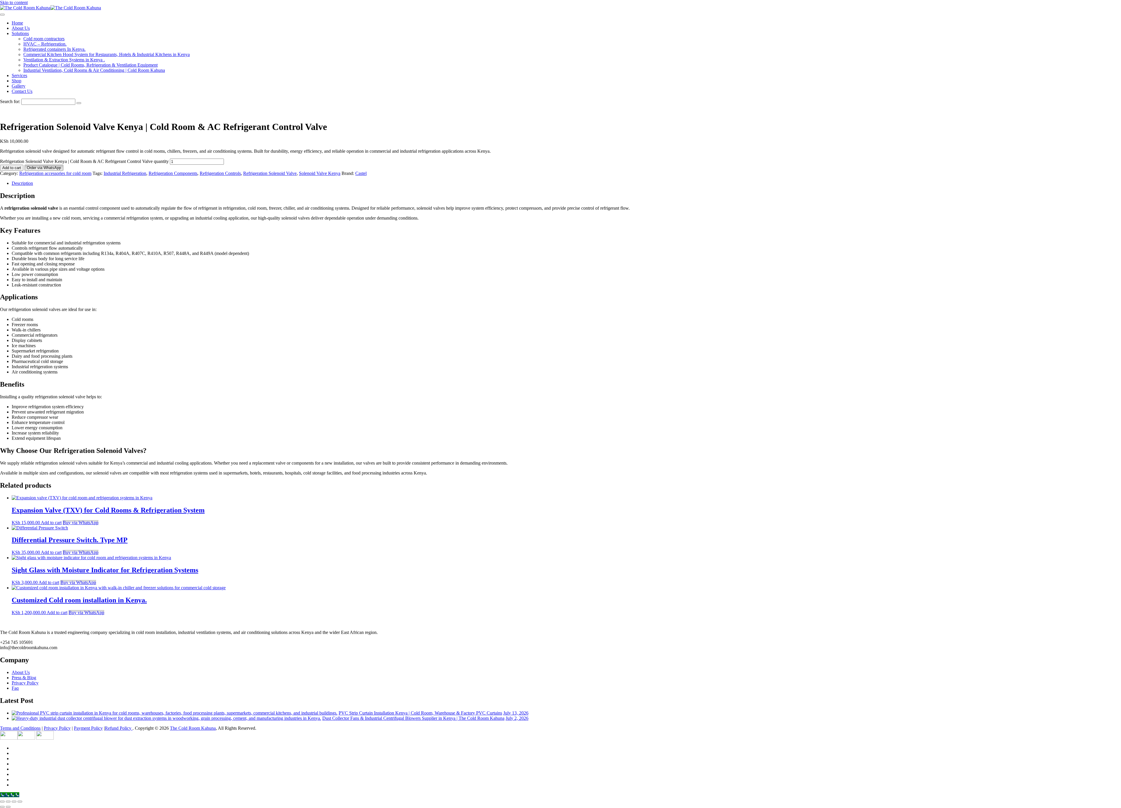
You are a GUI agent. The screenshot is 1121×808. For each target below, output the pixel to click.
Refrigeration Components (173, 173)
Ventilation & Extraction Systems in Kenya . (64, 59)
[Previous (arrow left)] (2, 807)
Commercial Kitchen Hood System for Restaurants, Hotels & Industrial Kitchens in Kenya (106, 54)
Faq (15, 688)
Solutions (20, 33)
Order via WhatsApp (44, 168)
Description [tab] (22, 183)
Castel (361, 173)
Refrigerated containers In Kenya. (54, 49)
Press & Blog (24, 677)
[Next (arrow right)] (8, 807)
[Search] (78, 103)
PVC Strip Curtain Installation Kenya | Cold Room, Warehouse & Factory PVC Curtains (420, 712)
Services (19, 75)
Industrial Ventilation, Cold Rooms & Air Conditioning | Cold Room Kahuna (94, 70)
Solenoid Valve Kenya (319, 173)
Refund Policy (119, 728)
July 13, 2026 (515, 712)
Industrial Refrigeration (125, 173)
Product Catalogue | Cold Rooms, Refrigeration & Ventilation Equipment (90, 64)
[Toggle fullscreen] (8, 801)
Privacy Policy (25, 682)
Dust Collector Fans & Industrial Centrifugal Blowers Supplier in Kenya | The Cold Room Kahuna (413, 718)
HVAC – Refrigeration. (45, 43)
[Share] (14, 801)
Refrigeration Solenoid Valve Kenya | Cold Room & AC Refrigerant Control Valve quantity (84, 161)
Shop (16, 80)
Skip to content (14, 2)
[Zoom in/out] (2, 801)
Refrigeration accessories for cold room (55, 173)
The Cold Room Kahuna (193, 728)
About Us (21, 28)
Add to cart (11, 168)
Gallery (18, 86)
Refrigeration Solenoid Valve (270, 173)
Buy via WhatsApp (80, 522)
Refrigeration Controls (220, 173)
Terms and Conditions (20, 728)
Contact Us (22, 91)
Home (17, 22)
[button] (44, 167)
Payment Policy (88, 728)
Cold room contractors (44, 38)
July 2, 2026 (517, 718)
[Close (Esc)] (20, 801)
